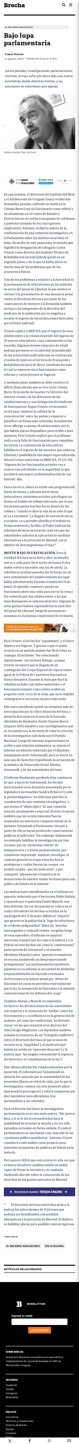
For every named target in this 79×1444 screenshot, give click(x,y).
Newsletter (12, 1397)
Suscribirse (12, 1417)
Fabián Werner (14, 54)
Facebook (11, 1385)
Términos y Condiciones (19, 1421)
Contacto (11, 1433)
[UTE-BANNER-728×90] (39, 627)
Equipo (10, 1429)
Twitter (10, 1389)
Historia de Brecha (16, 1425)
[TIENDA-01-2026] (39, 1191)
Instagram (11, 1393)
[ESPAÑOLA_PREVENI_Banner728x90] (39, 181)
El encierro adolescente (19, 27)
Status (9, 1437)
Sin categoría (54, 1246)
